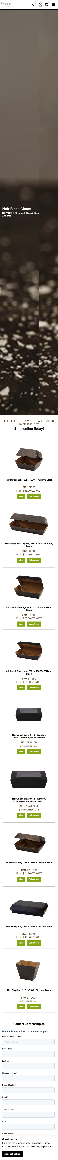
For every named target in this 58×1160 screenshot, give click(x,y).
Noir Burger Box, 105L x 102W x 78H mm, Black (29, 479)
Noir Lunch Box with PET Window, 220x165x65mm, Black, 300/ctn (29, 800)
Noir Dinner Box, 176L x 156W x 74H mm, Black (29, 862)
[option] (29, 212)
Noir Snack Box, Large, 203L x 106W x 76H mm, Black (29, 672)
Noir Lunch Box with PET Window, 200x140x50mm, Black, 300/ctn (29, 736)
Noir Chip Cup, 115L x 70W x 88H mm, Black (29, 990)
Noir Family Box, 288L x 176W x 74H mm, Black (29, 926)
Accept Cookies (12, 1154)
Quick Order (34, 496)
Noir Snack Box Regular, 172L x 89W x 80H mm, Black (29, 608)
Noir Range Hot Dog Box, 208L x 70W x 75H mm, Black (29, 545)
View (21, 496)
